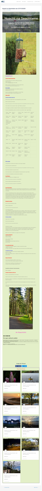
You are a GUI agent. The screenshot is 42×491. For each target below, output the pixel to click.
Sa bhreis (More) (37, 1)
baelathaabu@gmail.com (15, 85)
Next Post (36, 487)
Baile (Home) (19, 1)
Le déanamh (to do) (30, 1)
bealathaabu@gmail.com (17, 93)
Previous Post (6, 487)
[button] (3, 308)
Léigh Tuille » (6, 388)
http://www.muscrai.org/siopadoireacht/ (12, 207)
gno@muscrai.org (12, 213)
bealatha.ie (9, 81)
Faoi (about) (24, 1)
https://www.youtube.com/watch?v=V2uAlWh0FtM (13, 179)
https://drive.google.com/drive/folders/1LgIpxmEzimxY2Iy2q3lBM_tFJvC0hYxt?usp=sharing (20, 103)
